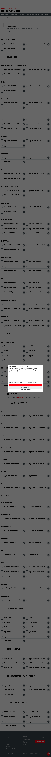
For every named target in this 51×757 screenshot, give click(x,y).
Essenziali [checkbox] (11, 382)
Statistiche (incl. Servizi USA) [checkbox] (19, 382)
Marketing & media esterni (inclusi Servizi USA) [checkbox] (33, 382)
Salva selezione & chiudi (25, 387)
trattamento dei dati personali (32, 379)
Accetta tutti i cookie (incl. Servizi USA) (25, 385)
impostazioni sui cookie (35, 380)
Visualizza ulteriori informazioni (25, 389)
